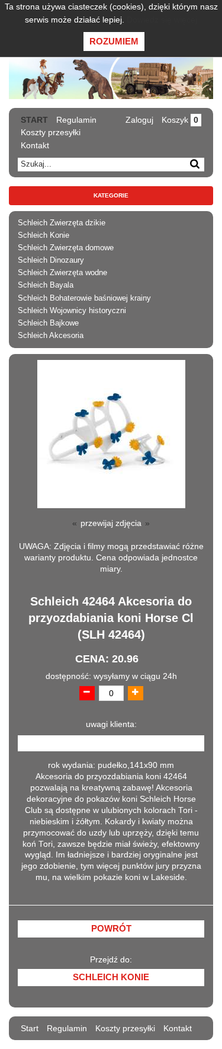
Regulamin (76, 120)
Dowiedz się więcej (162, 19)
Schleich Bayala (45, 285)
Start (34, 120)
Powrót (111, 928)
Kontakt (35, 145)
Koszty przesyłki (51, 132)
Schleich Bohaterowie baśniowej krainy (84, 298)
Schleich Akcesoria (50, 335)
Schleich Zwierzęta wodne (62, 273)
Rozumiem (114, 41)
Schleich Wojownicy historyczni (72, 311)
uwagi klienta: (111, 724)
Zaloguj (139, 120)
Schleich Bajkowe (48, 323)
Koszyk (180, 120)
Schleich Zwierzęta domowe (66, 248)
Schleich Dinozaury (51, 260)
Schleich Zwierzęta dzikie (61, 223)
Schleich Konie (43, 235)
